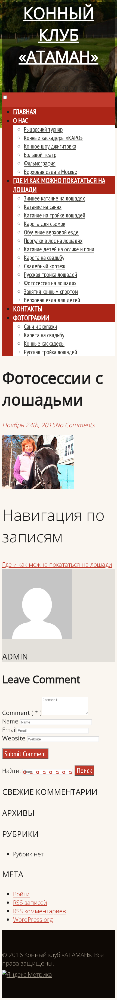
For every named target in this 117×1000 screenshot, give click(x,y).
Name (10, 721)
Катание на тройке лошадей (54, 215)
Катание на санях (42, 207)
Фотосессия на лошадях (50, 283)
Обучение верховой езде (51, 232)
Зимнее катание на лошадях (54, 198)
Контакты (27, 308)
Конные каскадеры (44, 343)
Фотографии (31, 317)
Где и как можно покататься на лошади (57, 564)
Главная (24, 111)
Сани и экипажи (40, 326)
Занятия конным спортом (51, 291)
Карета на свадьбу (44, 257)
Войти (21, 894)
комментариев (39, 911)
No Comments (74, 425)
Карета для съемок (44, 224)
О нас (20, 120)
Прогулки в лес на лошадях (53, 241)
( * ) (22, 712)
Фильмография (40, 163)
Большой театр (40, 155)
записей (30, 902)
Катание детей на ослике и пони (59, 249)
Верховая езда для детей (52, 300)
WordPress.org (33, 919)
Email (9, 729)
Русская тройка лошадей (50, 274)
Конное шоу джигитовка (50, 146)
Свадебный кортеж (44, 266)
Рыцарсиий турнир (43, 129)
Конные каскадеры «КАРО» (53, 138)
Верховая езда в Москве (50, 172)
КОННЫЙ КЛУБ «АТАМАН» (58, 34)
